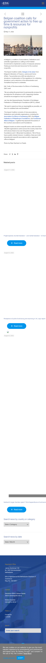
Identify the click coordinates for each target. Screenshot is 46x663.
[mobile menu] (43, 3)
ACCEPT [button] (20, 658)
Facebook (8, 614)
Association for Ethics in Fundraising (16, 116)
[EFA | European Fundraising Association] (7, 3)
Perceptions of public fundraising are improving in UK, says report (24, 318)
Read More (27, 653)
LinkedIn (7, 617)
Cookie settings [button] (9, 658)
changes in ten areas (28, 72)
